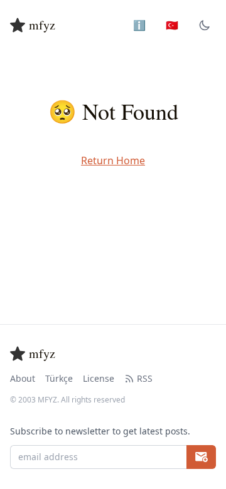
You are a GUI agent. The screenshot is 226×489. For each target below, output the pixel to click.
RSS (145, 378)
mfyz (42, 24)
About (22, 378)
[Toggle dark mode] (204, 25)
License (98, 378)
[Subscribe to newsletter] (201, 457)
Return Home (113, 160)
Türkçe (59, 378)
